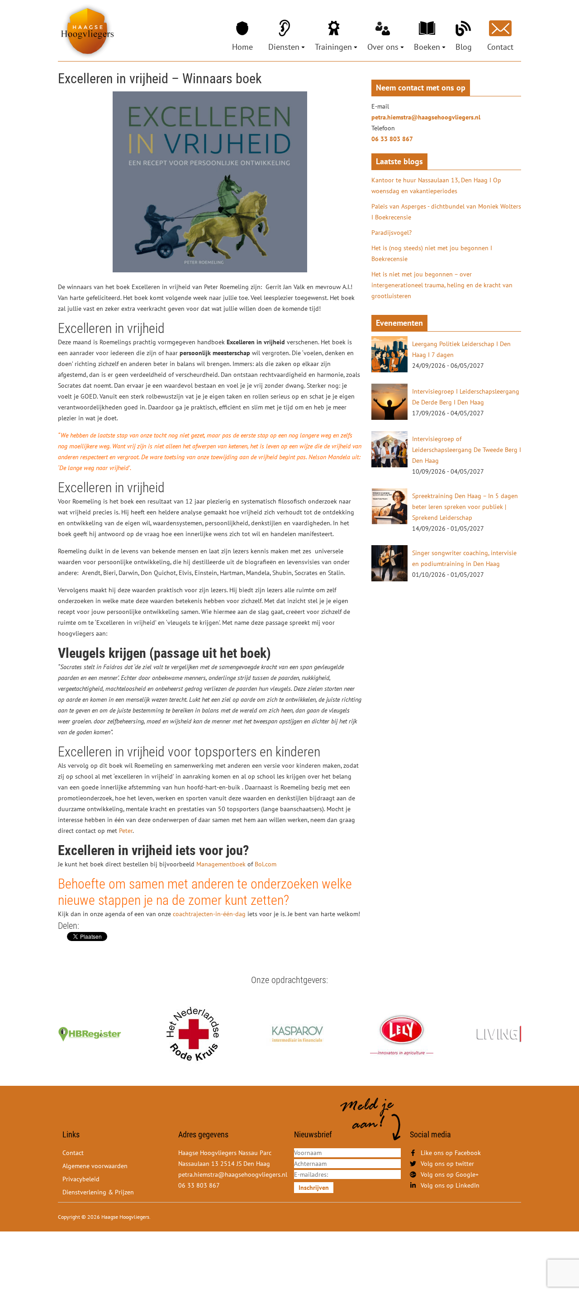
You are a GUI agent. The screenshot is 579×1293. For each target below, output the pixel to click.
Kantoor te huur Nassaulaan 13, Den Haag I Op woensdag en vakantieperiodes (436, 185)
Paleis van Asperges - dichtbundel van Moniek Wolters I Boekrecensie (446, 211)
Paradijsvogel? (391, 232)
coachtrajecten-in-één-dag (208, 914)
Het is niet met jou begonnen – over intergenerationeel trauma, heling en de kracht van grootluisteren (442, 285)
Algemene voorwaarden (95, 1166)
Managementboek (221, 864)
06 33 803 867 (392, 139)
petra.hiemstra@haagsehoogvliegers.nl (425, 117)
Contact (500, 47)
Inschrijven (314, 1188)
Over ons (383, 47)
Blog (464, 47)
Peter (126, 831)
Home (242, 47)
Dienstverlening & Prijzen (98, 1192)
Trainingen (333, 47)
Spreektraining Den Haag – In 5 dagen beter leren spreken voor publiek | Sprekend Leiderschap (465, 507)
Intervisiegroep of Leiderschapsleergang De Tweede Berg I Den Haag (466, 450)
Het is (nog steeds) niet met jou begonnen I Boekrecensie (431, 253)
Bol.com (265, 864)
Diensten (283, 47)
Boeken (427, 47)
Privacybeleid (81, 1179)
